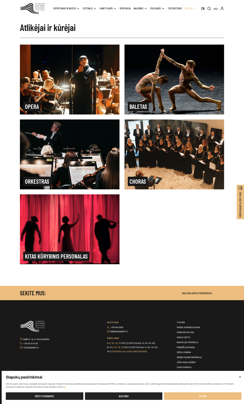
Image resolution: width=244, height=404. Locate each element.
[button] (240, 377)
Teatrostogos (175, 8)
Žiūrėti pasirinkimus (44, 396)
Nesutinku (124, 396)
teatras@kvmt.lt (31, 347)
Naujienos (138, 8)
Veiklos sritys (183, 337)
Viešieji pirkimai (184, 352)
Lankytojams (106, 8)
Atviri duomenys (184, 367)
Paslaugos (155, 8)
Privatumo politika (185, 332)
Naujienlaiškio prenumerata (197, 293)
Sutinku (203, 396)
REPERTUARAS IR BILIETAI (65, 8)
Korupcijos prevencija (187, 342)
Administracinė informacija (189, 357)
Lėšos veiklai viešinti (186, 362)
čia (64, 387)
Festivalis (88, 8)
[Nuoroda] (216, 9)
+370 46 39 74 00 (30, 343)
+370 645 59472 (116, 327)
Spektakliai (125, 8)
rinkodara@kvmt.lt (119, 331)
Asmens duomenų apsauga (188, 327)
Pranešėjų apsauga (186, 347)
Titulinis (181, 322)
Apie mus (189, 8)
